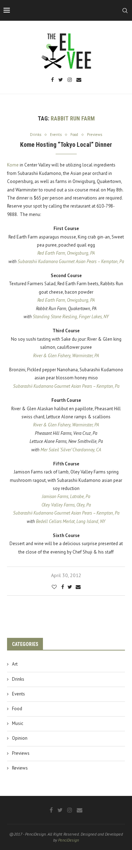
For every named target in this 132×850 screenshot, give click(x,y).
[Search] (124, 10)
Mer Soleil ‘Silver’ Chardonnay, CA (70, 450)
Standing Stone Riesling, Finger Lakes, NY (71, 317)
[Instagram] (70, 80)
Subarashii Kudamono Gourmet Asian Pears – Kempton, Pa (71, 261)
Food (17, 709)
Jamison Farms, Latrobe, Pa (66, 496)
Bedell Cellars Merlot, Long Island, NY (70, 521)
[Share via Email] (78, 587)
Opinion (19, 738)
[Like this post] (54, 587)
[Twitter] (60, 80)
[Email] (78, 80)
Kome (13, 165)
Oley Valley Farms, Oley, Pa (66, 505)
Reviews (20, 768)
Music (17, 723)
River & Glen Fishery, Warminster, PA (66, 356)
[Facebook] (52, 80)
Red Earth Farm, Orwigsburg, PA (66, 253)
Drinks (18, 679)
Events (18, 694)
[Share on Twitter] (70, 587)
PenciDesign (68, 840)
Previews (21, 753)
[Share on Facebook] (62, 587)
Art (15, 664)
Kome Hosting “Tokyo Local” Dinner (66, 144)
